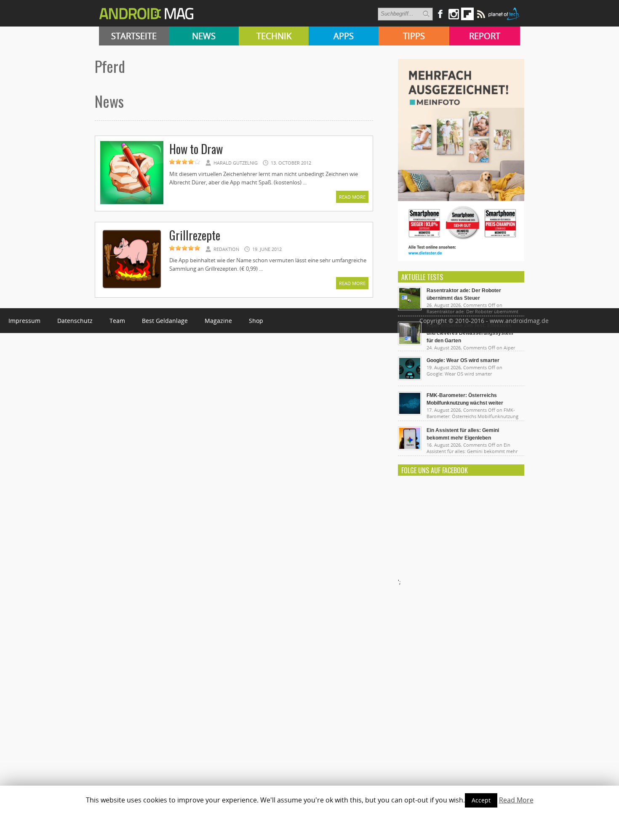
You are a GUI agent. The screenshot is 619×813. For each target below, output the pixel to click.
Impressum (24, 321)
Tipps (414, 36)
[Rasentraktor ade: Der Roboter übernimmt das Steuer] (410, 308)
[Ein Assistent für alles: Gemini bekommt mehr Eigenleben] (410, 448)
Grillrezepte (194, 235)
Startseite (134, 36)
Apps (344, 36)
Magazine (218, 321)
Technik (273, 36)
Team (117, 321)
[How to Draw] (131, 203)
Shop (256, 321)
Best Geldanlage (165, 321)
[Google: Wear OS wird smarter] (410, 378)
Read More (352, 197)
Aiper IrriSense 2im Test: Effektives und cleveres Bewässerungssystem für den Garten (470, 333)
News (204, 36)
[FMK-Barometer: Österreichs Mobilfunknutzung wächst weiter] (410, 413)
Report (484, 36)
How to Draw (196, 148)
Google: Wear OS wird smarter (463, 360)
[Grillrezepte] (131, 289)
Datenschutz (75, 321)
